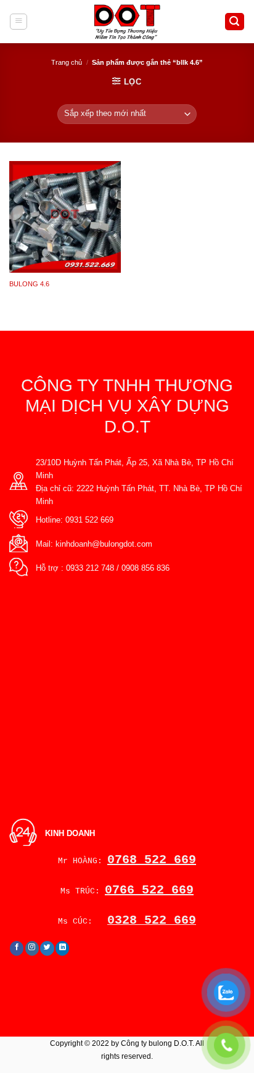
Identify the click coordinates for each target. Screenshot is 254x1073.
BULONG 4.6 (29, 284)
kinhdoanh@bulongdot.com (103, 544)
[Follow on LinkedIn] (62, 948)
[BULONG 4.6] (65, 217)
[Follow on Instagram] (32, 948)
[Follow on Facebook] (17, 948)
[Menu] (18, 22)
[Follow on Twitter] (47, 948)
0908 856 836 (145, 568)
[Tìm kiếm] (234, 21)
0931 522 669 (89, 519)
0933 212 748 (90, 568)
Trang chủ (66, 62)
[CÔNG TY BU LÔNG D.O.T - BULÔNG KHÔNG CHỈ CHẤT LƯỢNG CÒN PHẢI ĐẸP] (127, 21)
